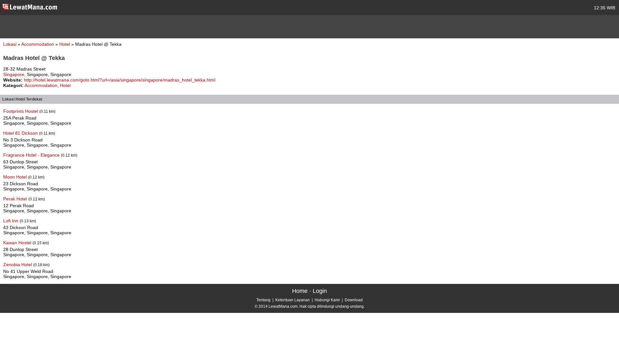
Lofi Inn (11, 220)
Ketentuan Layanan (292, 300)
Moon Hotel (15, 176)
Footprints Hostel (21, 111)
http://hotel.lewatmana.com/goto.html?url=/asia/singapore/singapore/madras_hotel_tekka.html (119, 79)
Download (354, 300)
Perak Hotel (15, 198)
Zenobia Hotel (18, 264)
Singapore (13, 74)
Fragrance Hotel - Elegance (32, 155)
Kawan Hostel (18, 242)
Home (300, 291)
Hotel (65, 44)
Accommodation (38, 44)
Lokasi (9, 44)
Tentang (263, 300)
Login (320, 291)
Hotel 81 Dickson (21, 133)
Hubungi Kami (327, 300)
